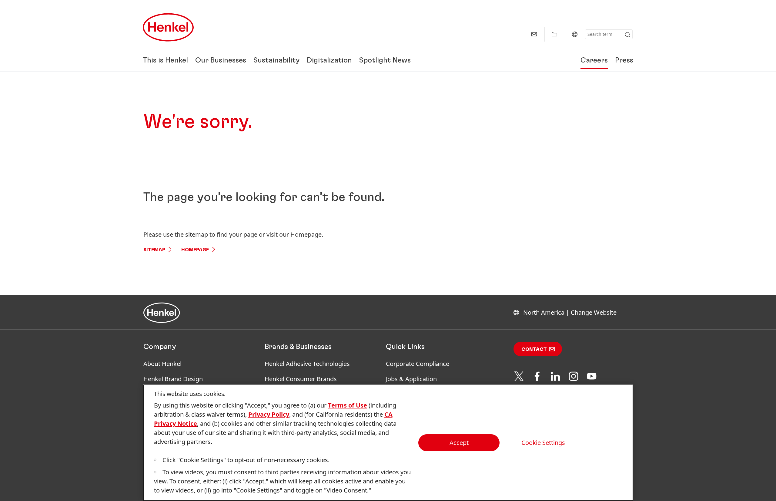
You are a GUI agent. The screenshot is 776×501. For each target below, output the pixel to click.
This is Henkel (165, 60)
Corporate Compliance (417, 364)
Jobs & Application (411, 379)
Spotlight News (385, 60)
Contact (534, 349)
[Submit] (627, 34)
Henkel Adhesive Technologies (307, 364)
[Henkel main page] (168, 27)
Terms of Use (347, 405)
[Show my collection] (554, 34)
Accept (459, 442)
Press (624, 60)
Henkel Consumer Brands (301, 379)
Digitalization (329, 60)
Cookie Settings (543, 443)
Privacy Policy (268, 414)
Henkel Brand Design (173, 379)
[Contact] (534, 34)
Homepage (195, 249)
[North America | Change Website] (574, 34)
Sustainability (276, 60)
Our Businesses (220, 60)
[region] (388, 442)
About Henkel (162, 364)
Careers (594, 60)
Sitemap (154, 249)
